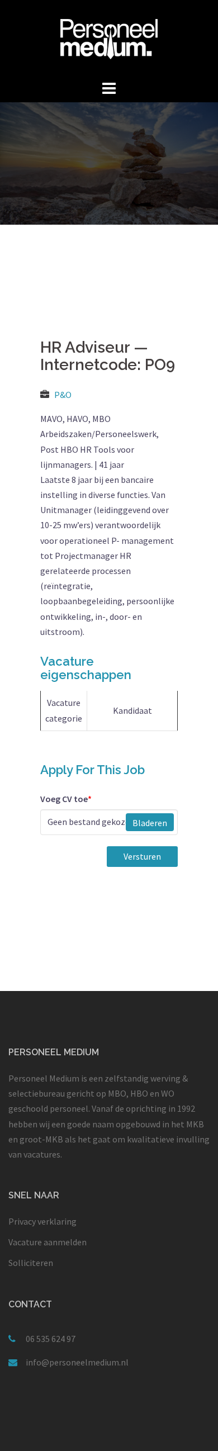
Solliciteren (30, 1262)
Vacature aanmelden (47, 1242)
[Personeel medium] (109, 38)
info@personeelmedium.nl (77, 1362)
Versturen (142, 856)
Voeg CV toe (66, 798)
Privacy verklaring (42, 1221)
